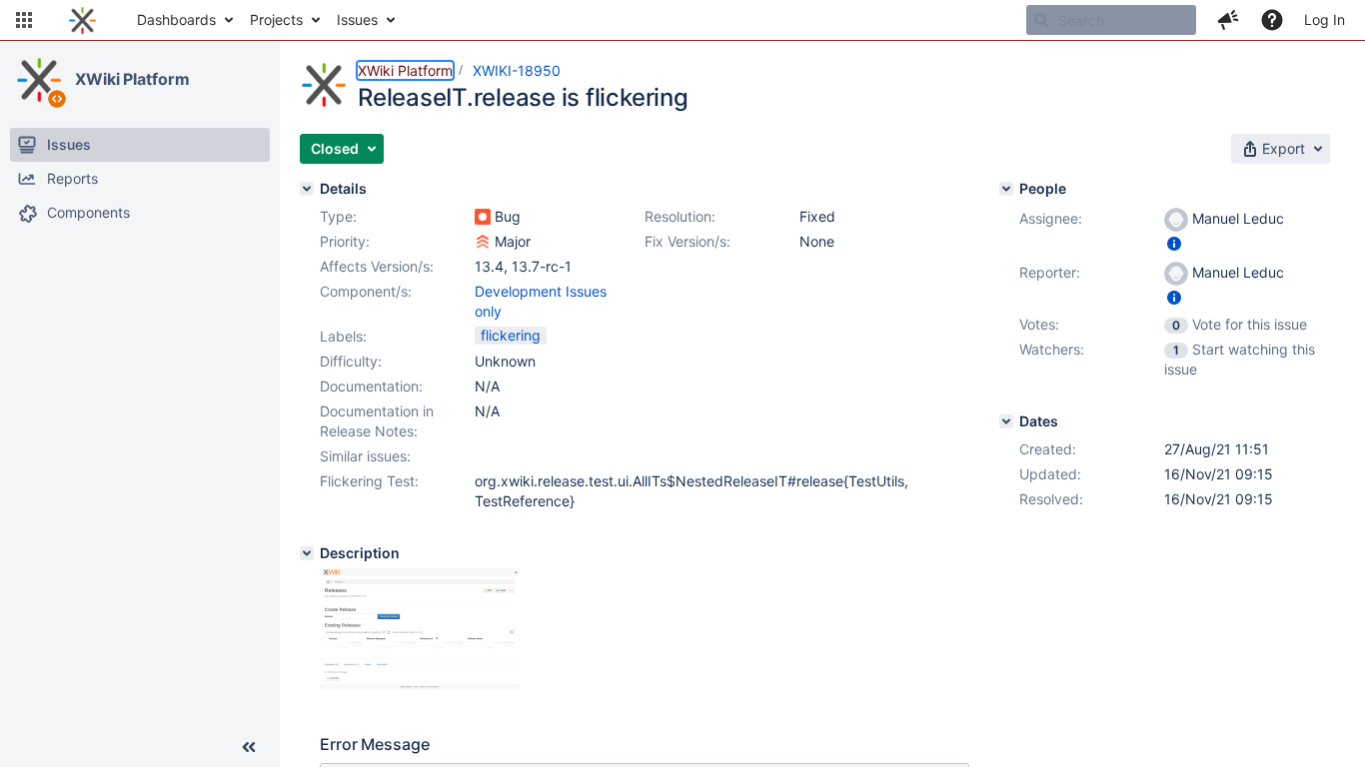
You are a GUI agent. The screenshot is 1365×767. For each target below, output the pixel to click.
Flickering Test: (369, 480)
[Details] (307, 189)
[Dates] (1006, 421)
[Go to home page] (82, 20)
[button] (24, 20)
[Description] (307, 553)
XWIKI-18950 (517, 70)
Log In (1324, 19)
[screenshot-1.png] (420, 693)
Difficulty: (351, 361)
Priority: (345, 241)
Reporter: (1049, 272)
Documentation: (371, 386)
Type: (338, 216)
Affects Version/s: (377, 266)
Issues (357, 19)
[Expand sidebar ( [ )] (249, 747)
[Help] (1272, 20)
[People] (1006, 189)
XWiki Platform (132, 79)
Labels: (343, 336)
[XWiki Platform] (39, 80)
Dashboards (176, 19)
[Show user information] (1174, 243)
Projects (276, 19)
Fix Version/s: (687, 241)
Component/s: (366, 291)
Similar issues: (365, 455)
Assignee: (1050, 218)
